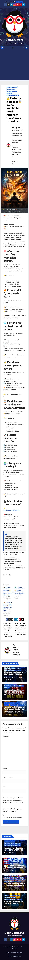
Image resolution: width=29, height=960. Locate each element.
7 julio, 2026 (8, 888)
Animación (6, 875)
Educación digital (11, 89)
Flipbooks (6, 881)
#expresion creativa (15, 144)
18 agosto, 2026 (9, 852)
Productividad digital (18, 859)
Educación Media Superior (18, 879)
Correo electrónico (8, 777)
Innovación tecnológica (9, 839)
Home (8, 952)
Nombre (5, 768)
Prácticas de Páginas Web (16, 952)
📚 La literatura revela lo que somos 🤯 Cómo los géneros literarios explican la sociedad (19, 590)
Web (4, 786)
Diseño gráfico (7, 879)
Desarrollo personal (12, 87)
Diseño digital (20, 877)
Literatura (9, 93)
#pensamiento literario (16, 156)
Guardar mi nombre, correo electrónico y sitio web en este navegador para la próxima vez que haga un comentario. (14, 800)
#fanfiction (15, 147)
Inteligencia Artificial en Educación (12, 668)
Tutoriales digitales (15, 861)
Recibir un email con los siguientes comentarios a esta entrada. (12, 810)
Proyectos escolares (15, 881)
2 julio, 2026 (8, 906)
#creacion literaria (17, 135)
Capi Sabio (6, 895)
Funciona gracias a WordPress (10, 946)
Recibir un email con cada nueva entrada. (14, 817)
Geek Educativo (14, 39)
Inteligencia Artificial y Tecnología (12, 670)
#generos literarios (17, 149)
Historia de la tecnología (10, 899)
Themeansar (14, 948)
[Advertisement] (14, 65)
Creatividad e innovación (9, 877)
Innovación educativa (11, 91)
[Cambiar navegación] (13, 48)
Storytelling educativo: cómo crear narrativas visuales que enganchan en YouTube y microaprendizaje (7, 630)
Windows (6, 863)
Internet (19, 899)
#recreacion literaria (15, 163)
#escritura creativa (17, 140)
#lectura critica (17, 152)
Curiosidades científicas (9, 897)
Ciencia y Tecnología (15, 895)
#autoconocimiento (17, 133)
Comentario (6, 736)
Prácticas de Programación (14, 956)
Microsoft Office (8, 859)
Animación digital (14, 875)
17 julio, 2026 (9, 870)
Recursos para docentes (12, 95)
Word (11, 863)
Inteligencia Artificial (19, 685)
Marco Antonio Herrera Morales (16, 128)
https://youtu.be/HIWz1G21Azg (11, 510)
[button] (24, 47)
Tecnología (6, 687)
